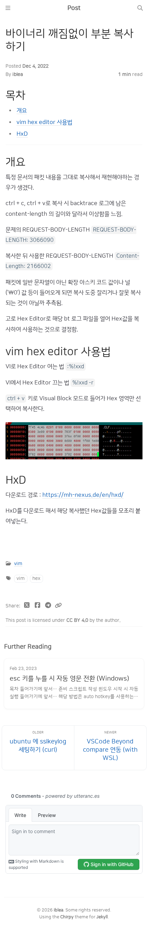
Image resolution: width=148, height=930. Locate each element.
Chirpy (67, 917)
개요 (22, 110)
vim (18, 563)
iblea (17, 74)
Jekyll (102, 917)
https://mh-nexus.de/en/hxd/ (83, 495)
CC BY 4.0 (77, 620)
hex (36, 578)
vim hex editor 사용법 (44, 122)
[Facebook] (38, 606)
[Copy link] (58, 606)
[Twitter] (27, 606)
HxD (22, 134)
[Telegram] (48, 606)
